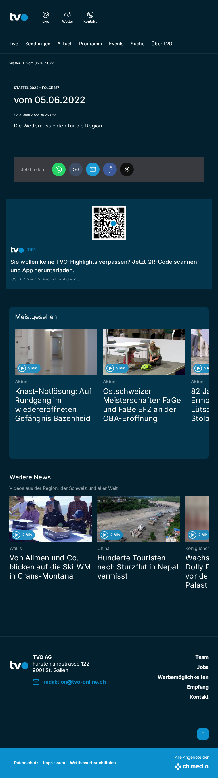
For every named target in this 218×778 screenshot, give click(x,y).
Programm (90, 43)
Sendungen (38, 43)
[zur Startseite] (19, 17)
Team (202, 657)
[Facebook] (110, 169)
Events (116, 43)
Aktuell (64, 43)
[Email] (93, 169)
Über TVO (161, 43)
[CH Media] (192, 765)
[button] (76, 169)
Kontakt (199, 697)
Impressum (54, 762)
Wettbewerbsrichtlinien (93, 762)
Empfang (198, 687)
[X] (127, 169)
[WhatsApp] (59, 169)
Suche (137, 43)
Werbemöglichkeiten (183, 677)
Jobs (203, 667)
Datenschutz (26, 762)
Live (13, 43)
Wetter (15, 63)
